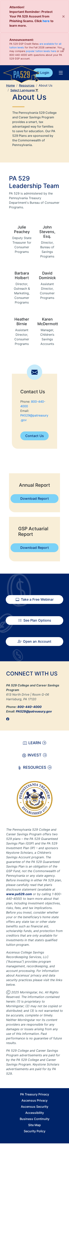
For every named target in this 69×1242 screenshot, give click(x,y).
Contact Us (34, 436)
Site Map (34, 1125)
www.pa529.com (19, 894)
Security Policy (34, 1131)
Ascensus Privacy (34, 1100)
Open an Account (37, 641)
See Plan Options (37, 620)
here (46, 21)
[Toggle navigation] (61, 72)
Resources (26, 85)
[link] (9, 719)
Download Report (34, 498)
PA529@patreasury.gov (34, 711)
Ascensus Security (34, 1106)
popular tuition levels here (41, 51)
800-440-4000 (29, 707)
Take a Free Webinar (37, 599)
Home (10, 85)
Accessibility (34, 1113)
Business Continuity (34, 1119)
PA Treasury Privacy (34, 1094)
